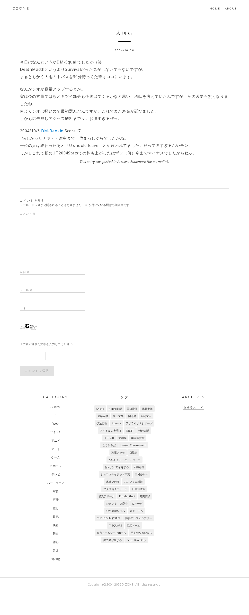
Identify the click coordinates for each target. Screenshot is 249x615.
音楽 (56, 550)
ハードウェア (55, 483)
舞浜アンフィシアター (138, 518)
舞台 (56, 533)
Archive (122, 161)
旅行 (56, 508)
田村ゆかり (141, 474)
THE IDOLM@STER (109, 518)
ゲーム (55, 457)
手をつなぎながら (141, 533)
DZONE (20, 8)
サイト (24, 308)
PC (55, 415)
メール (26, 290)
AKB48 (100, 408)
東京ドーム (136, 511)
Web (56, 423)
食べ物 (55, 559)
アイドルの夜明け (110, 430)
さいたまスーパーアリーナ (124, 460)
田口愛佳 (132, 408)
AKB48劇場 (115, 408)
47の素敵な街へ (115, 511)
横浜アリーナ (106, 496)
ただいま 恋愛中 (117, 503)
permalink (160, 161)
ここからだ (109, 445)
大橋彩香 (138, 467)
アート (55, 449)
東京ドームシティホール (111, 533)
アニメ (55, 440)
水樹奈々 (146, 416)
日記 (56, 516)
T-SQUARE (115, 525)
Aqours (116, 423)
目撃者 (133, 452)
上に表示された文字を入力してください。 (47, 344)
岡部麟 (132, 416)
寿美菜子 (145, 496)
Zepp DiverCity (136, 540)
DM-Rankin (52, 131)
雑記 (56, 542)
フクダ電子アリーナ (115, 489)
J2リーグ (137, 503)
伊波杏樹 (102, 423)
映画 (56, 525)
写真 (56, 491)
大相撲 (122, 438)
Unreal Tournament (133, 445)
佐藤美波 (103, 416)
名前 (24, 272)
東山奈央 (118, 416)
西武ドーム (133, 525)
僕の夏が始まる (112, 540)
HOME (215, 8)
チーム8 (109, 438)
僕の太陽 (143, 430)
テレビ (55, 474)
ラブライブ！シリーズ (139, 423)
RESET (130, 430)
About (231, 8)
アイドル (56, 432)
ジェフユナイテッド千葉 (115, 474)
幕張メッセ (118, 452)
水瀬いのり (112, 481)
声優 (56, 499)
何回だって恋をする (117, 467)
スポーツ (56, 466)
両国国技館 (137, 438)
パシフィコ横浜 (133, 481)
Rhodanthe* (127, 496)
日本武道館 (138, 489)
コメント (27, 214)
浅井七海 (147, 408)
